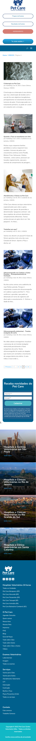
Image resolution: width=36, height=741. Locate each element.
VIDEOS (11, 55)
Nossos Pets (7, 625)
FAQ (4, 631)
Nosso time (7, 621)
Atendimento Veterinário (11, 679)
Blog (4, 634)
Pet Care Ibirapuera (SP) (11, 591)
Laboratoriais (7, 658)
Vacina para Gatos (9, 676)
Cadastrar (18, 403)
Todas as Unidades (9, 588)
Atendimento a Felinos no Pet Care (16, 196)
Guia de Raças (8, 637)
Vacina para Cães (9, 673)
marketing (9, 85)
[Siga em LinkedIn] (13, 579)
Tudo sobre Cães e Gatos (11, 646)
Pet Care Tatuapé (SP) (10, 600)
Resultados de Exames (18, 24)
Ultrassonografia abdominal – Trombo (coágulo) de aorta (17, 332)
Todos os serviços (9, 697)
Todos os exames (9, 664)
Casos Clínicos (26, 85)
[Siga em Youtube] (10, 579)
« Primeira (7, 367)
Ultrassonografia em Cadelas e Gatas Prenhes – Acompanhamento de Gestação (17, 274)
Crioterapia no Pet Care (12, 84)
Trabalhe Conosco (9, 714)
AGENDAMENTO (18, 31)
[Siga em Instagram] (7, 579)
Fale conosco (7, 710)
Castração (6, 688)
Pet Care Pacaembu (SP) (11, 597)
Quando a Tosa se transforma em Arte (17, 137)
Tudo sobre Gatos (9, 643)
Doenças (6, 88)
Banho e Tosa (7, 691)
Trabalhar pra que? (10, 229)
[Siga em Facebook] (4, 579)
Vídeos (5, 649)
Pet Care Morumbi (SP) (11, 594)
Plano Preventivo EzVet (11, 694)
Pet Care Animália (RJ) (10, 603)
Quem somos (7, 618)
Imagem (5, 661)
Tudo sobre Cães (8, 640)
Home (5, 55)
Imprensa (6, 628)
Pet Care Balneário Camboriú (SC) (15, 606)
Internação (6, 685)
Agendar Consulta (9, 615)
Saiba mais (7, 456)
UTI (4, 682)
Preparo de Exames (18, 16)
